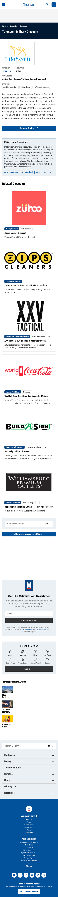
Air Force (29, 819)
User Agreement (29, 856)
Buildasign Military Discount (17, 451)
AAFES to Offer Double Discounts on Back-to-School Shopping (7, 726)
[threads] (43, 875)
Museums (26, 392)
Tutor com (23, 26)
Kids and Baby (25, 87)
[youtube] (14, 875)
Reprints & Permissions (29, 853)
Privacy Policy (41, 629)
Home (4, 26)
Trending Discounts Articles (14, 682)
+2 (45, 447)
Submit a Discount (43, 172)
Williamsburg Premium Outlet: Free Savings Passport (28, 506)
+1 (49, 337)
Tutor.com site (48, 118)
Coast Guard (29, 825)
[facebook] (20, 875)
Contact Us (29, 848)
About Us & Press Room (29, 842)
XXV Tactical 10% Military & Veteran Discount (25, 340)
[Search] (47, 4)
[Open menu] (3, 4)
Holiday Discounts (12, 229)
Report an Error (16, 172)
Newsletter (29, 845)
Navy (29, 830)
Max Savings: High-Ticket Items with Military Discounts (7, 696)
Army (29, 822)
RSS (29, 863)
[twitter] (32, 875)
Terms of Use (27, 629)
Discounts (13, 26)
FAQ (6, 172)
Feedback (29, 172)
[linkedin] (37, 875)
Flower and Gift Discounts (14, 447)
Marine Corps (29, 827)
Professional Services (41, 87)
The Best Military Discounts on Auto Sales (6, 711)
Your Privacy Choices (29, 861)
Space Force (29, 833)
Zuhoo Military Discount (15, 233)
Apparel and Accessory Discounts (17, 337)
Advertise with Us (29, 850)
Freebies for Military (10, 87)
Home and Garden (38, 337)
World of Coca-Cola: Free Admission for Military (26, 396)
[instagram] (26, 875)
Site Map (29, 866)
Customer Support (31, 891)
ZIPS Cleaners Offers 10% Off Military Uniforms (26, 285)
